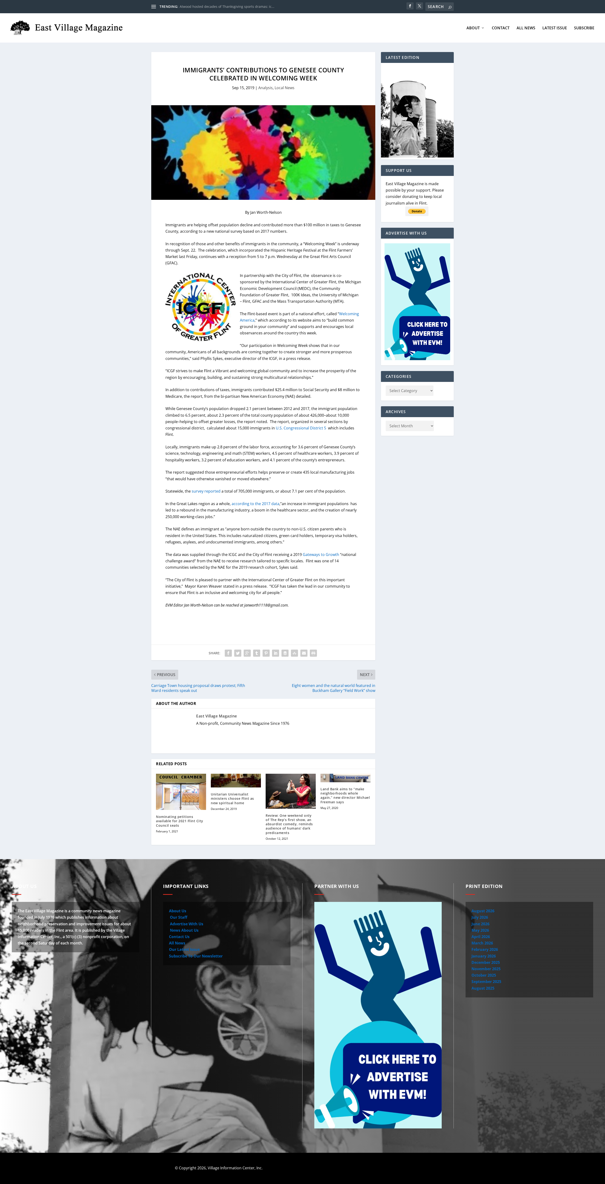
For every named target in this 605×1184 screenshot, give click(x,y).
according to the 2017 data (255, 503)
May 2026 (480, 930)
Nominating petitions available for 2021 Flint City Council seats (179, 820)
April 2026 (480, 936)
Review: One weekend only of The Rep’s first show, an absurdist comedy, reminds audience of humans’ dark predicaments (289, 824)
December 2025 (485, 962)
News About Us (184, 930)
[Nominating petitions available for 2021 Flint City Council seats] (181, 792)
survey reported (206, 491)
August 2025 (482, 988)
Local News (284, 87)
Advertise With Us (186, 923)
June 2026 (480, 923)
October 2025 (483, 975)
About (473, 28)
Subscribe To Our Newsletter (196, 956)
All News (526, 28)
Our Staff (178, 917)
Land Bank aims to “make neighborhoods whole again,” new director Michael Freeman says (345, 795)
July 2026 (479, 917)
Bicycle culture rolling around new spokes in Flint (219, 6)
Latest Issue (554, 28)
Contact (501, 28)
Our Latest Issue (184, 949)
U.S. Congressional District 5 (301, 428)
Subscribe (584, 28)
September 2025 (486, 981)
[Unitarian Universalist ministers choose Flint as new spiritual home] (236, 780)
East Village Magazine (216, 716)
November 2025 (486, 968)
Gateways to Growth (321, 554)
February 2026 (484, 949)
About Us (177, 910)
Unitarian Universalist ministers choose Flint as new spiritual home (232, 798)
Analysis (265, 87)
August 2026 (482, 910)
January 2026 (483, 956)
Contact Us (179, 936)
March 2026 (482, 943)
